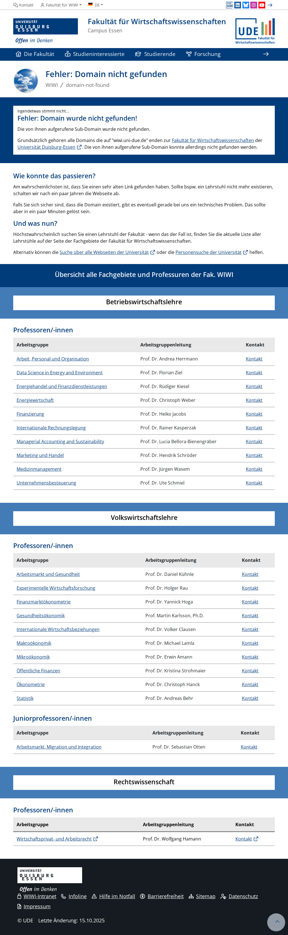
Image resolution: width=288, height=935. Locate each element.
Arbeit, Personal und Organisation (53, 359)
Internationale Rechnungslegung (51, 428)
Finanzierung (30, 414)
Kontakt (254, 359)
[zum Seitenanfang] (276, 922)
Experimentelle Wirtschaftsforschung (56, 588)
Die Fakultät (39, 54)
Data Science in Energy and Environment (60, 373)
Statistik (25, 698)
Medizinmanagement (39, 469)
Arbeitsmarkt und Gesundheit (48, 574)
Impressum (37, 906)
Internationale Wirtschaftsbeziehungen (58, 629)
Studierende (160, 54)
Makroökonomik (34, 643)
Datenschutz (243, 896)
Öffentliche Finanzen (38, 671)
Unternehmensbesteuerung (46, 483)
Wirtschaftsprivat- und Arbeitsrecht (54, 839)
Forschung (207, 54)
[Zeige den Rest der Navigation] (265, 54)
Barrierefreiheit (166, 896)
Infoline (78, 896)
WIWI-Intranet (40, 896)
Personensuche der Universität (209, 252)
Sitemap (205, 896)
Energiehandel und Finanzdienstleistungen (62, 386)
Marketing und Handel (40, 455)
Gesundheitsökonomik (41, 615)
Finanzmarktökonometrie (44, 602)
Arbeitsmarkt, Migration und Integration (59, 747)
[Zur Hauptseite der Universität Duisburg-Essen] (45, 31)
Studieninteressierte (99, 54)
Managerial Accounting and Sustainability (60, 441)
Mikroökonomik (33, 657)
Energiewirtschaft (35, 400)
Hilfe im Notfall (117, 896)
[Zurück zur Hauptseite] (255, 31)
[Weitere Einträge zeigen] (271, 5)
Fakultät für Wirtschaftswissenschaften (213, 140)
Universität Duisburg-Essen (46, 147)
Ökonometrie (31, 684)
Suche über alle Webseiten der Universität (104, 252)
